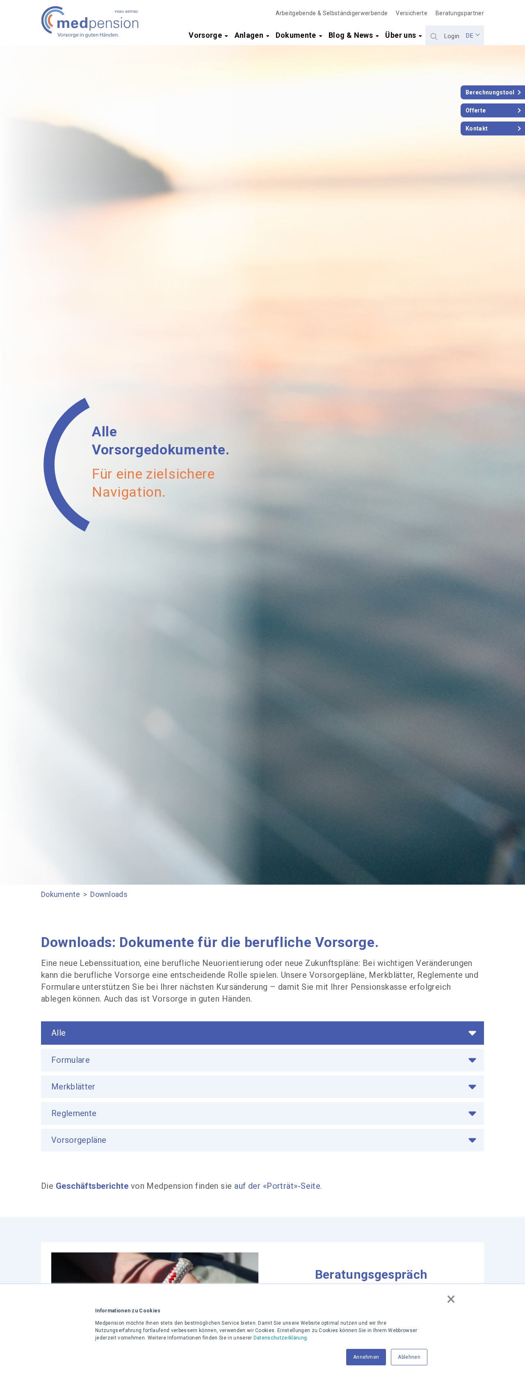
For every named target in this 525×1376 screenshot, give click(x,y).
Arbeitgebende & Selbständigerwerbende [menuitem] (332, 13)
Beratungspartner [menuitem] (460, 13)
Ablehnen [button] (409, 1357)
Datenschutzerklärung (280, 1338)
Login (452, 36)
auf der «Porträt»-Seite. (278, 1186)
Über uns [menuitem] (400, 35)
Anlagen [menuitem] (249, 35)
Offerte (476, 110)
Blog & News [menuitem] (351, 35)
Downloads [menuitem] (109, 894)
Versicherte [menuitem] (411, 13)
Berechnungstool (490, 92)
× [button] (451, 1299)
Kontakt (477, 128)
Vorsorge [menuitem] (205, 35)
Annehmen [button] (366, 1357)
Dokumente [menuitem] (296, 35)
